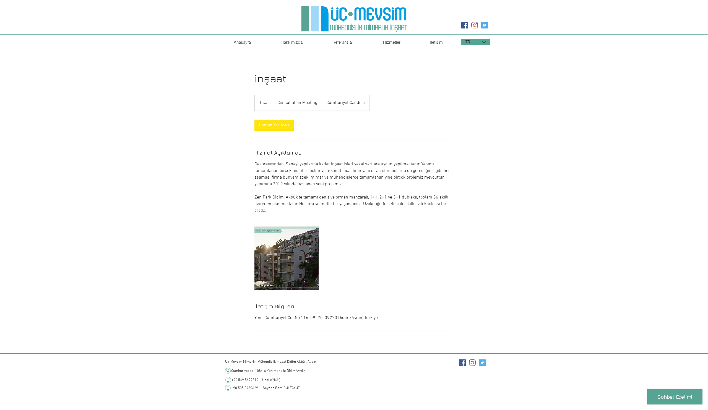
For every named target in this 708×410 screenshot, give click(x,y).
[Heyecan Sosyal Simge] (484, 25)
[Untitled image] (286, 258)
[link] (274, 125)
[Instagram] (474, 25)
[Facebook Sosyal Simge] (464, 25)
